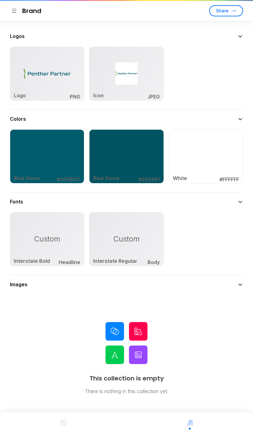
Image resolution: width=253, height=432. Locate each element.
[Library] (189, 422)
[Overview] (63, 422)
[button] (126, 36)
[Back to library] (14, 10)
